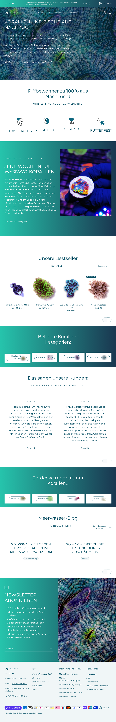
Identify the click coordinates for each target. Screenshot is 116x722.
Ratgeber (59, 13)
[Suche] (99, 12)
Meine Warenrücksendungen (69, 679)
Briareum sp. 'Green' (44, 305)
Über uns (36, 678)
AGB (88, 678)
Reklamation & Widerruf (97, 686)
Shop (41, 13)
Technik (85, 559)
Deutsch (106, 3)
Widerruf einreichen (95, 690)
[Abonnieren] (51, 648)
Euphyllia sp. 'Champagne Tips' (71, 306)
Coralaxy (13, 713)
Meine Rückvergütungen (70, 684)
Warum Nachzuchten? (42, 674)
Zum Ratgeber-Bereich (100, 527)
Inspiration (73, 13)
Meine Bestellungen (68, 674)
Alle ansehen (102, 266)
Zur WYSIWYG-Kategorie (16, 222)
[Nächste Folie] (109, 319)
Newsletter (37, 686)
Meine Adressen (66, 688)
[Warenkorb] (110, 12)
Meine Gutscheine (67, 696)
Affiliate (35, 690)
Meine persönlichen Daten (71, 692)
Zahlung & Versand (40, 682)
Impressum (91, 674)
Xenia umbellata (98, 305)
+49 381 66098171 (19, 683)
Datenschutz (92, 682)
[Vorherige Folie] (104, 319)
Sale (50, 13)
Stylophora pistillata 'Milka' (17, 305)
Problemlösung (31, 559)
